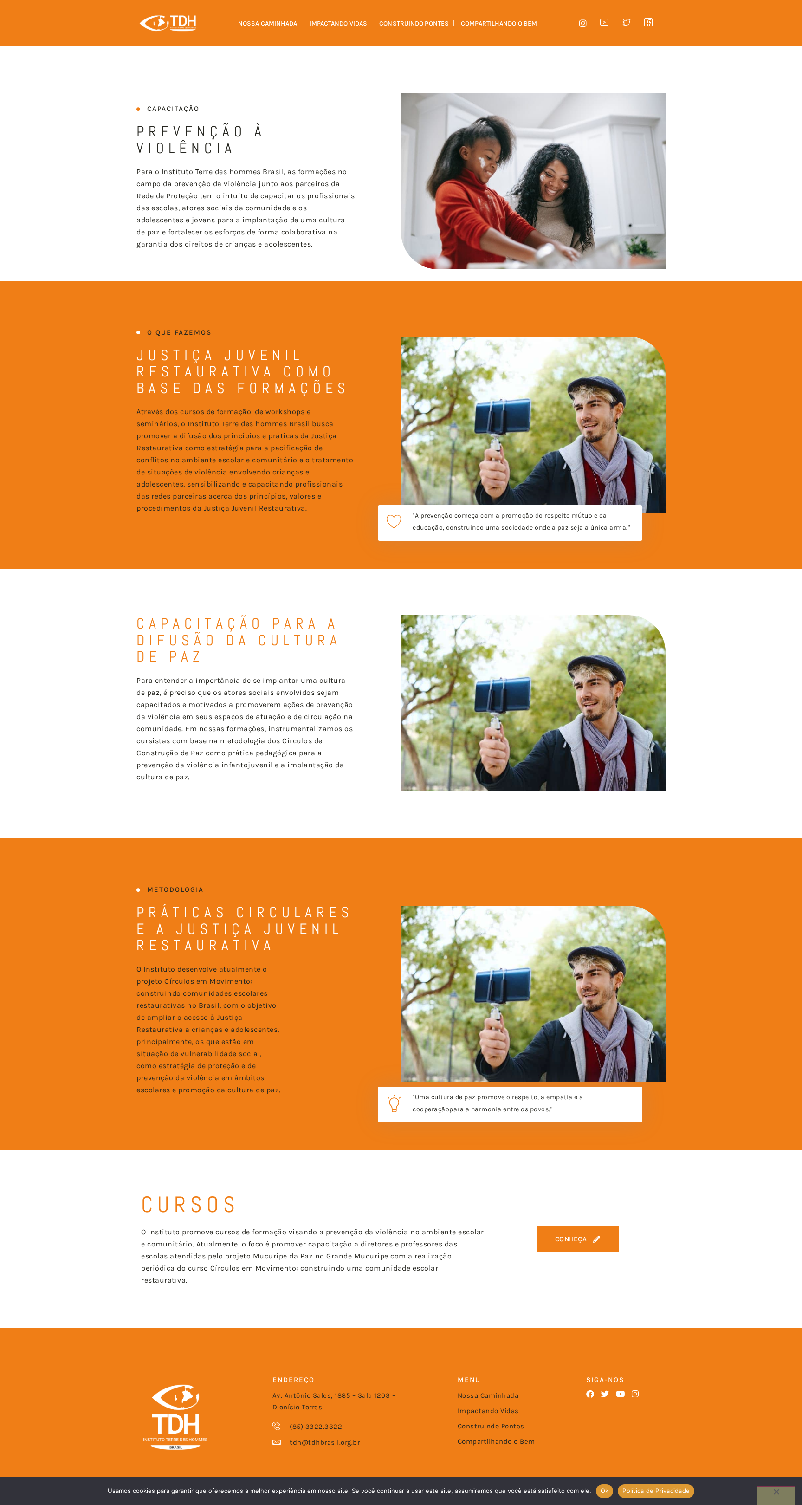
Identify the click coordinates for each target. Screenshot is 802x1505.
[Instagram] (635, 1394)
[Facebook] (590, 1394)
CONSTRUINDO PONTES (414, 23)
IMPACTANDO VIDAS (339, 23)
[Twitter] (605, 1394)
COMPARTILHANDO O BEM (499, 23)
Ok (605, 1490)
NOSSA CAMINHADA (268, 23)
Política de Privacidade (656, 1490)
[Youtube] (620, 1394)
